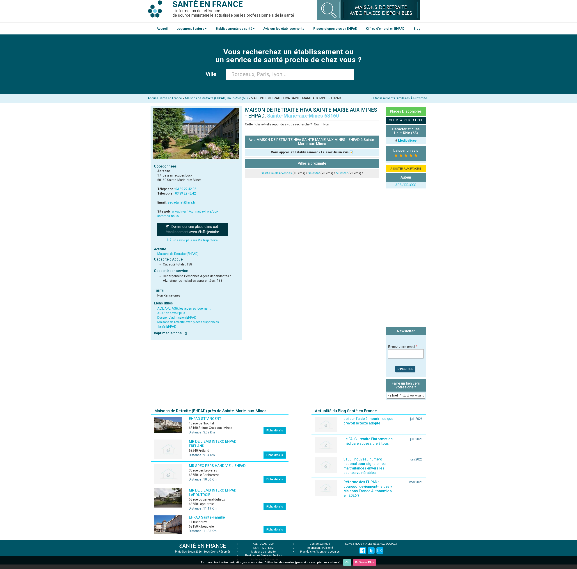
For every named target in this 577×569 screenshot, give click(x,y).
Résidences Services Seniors (263, 555)
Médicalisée (407, 140)
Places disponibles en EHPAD (335, 28)
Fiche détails (274, 430)
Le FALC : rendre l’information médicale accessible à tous (368, 441)
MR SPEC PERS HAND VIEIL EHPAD (217, 466)
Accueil (162, 28)
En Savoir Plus (364, 562)
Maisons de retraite (263, 551)
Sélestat (314, 173)
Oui (316, 124)
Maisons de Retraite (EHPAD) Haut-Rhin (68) (216, 98)
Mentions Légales (328, 551)
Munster (342, 173)
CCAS (263, 543)
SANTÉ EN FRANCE (202, 546)
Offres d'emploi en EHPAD (385, 28)
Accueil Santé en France (165, 98)
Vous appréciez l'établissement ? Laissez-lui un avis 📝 (312, 152)
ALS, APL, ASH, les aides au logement (184, 308)
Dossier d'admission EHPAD (176, 317)
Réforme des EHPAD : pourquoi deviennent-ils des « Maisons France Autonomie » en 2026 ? (367, 489)
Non (326, 124)
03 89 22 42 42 (185, 193)
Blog (417, 28)
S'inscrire (405, 369)
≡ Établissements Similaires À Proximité (399, 98)
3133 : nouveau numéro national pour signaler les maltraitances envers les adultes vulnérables (364, 466)
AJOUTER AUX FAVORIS (405, 168)
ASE (255, 543)
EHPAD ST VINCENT (205, 419)
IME (264, 547)
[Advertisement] (406, 258)
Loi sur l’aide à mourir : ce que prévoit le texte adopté (368, 421)
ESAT (256, 547)
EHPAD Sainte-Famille (207, 517)
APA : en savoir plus (171, 313)
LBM (271, 547)
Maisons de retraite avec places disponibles (188, 322)
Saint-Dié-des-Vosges (276, 173)
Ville (212, 74)
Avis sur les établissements (283, 28)
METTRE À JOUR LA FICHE (406, 120)
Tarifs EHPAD (166, 326)
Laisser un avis (405, 150)
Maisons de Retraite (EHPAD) (178, 254)
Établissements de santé (233, 28)
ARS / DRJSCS (405, 185)
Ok (347, 562)
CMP (271, 543)
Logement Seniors (190, 28)
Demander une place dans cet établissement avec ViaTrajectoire (192, 229)
